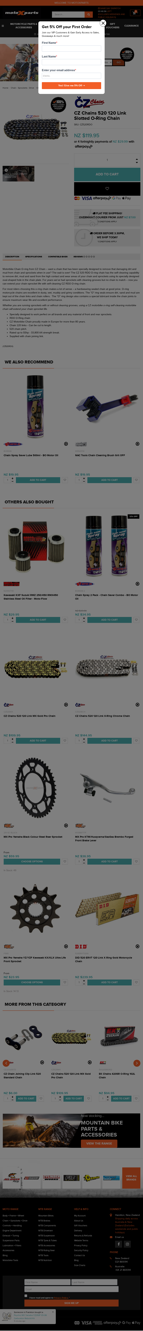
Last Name (49, 56)
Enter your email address (58, 70)
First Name (49, 42)
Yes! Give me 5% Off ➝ (71, 85)
